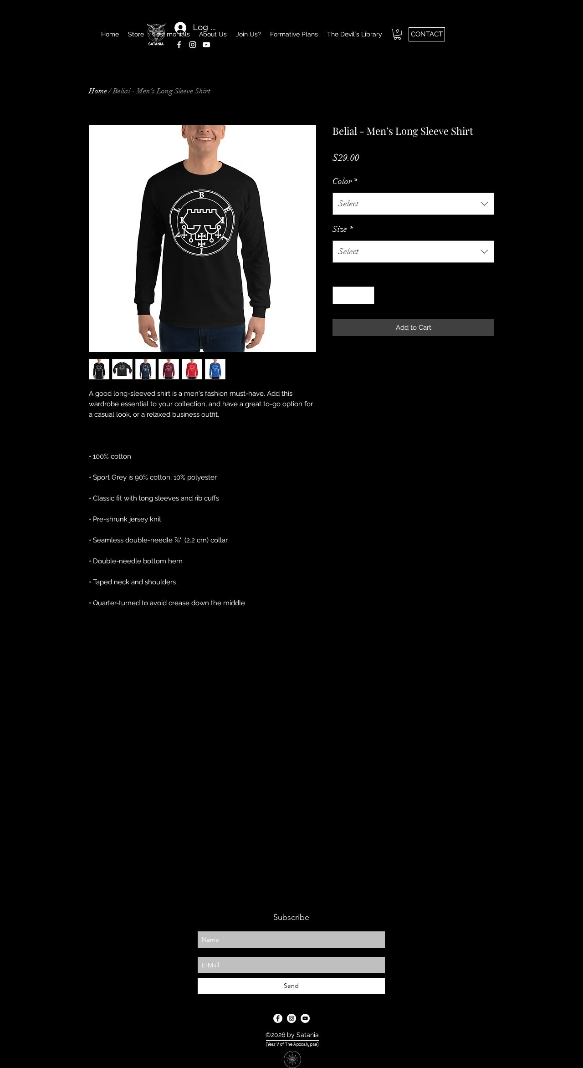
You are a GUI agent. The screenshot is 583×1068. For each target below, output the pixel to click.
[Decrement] (340, 295)
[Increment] (367, 295)
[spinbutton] (353, 295)
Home (98, 91)
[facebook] (179, 44)
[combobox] (413, 204)
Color (344, 181)
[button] (397, 34)
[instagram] (192, 44)
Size (342, 229)
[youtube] (305, 1018)
